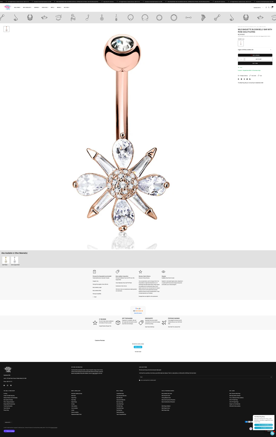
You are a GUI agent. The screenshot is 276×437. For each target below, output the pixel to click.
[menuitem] (17, 7)
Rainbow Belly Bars (120, 412)
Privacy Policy (6, 410)
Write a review (138, 347)
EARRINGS (36, 7)
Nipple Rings (73, 397)
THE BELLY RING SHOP (9, 390)
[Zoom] (230, 29)
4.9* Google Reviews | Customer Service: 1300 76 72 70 (117, 1)
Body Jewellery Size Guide (167, 393)
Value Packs (147, 327)
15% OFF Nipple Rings (233, 402)
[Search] (268, 7)
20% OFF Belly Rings (233, 399)
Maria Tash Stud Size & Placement (168, 402)
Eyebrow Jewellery (75, 412)
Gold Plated (4, 265)
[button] (272, 433)
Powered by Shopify (54, 427)
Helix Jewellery (74, 406)
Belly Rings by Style (165, 410)
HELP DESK (66, 7)
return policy (95, 373)
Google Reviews (102, 326)
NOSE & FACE (45, 7)
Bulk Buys (152, 327)
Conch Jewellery (74, 408)
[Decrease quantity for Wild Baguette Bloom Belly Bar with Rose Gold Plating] (239, 59)
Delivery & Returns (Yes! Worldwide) (10, 397)
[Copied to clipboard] (250, 79)
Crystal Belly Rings (120, 393)
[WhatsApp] (247, 79)
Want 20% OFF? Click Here (97, 1)
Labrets (72, 410)
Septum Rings (74, 402)
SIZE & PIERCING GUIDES (168, 390)
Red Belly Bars (119, 410)
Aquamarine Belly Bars (121, 399)
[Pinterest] (245, 79)
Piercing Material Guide (166, 397)
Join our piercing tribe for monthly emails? (148, 380)
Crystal (241, 43)
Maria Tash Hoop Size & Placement (168, 399)
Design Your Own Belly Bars (234, 404)
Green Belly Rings (120, 404)
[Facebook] (239, 79)
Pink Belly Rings (120, 406)
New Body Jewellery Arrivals (76, 393)
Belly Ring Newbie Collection (234, 395)
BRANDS (59, 7)
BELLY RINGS (17, 7)
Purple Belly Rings (120, 408)
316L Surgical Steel (15, 265)
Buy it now (255, 63)
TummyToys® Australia (8, 406)
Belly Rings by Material (166, 406)
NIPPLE (52, 7)
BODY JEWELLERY (27, 7)
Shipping (262, 36)
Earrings (73, 404)
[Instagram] (8, 385)
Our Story (5, 393)
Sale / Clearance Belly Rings (234, 393)
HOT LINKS (232, 390)
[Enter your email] (271, 377)
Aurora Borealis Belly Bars (121, 395)
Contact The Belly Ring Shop (9, 395)
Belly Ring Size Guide (166, 395)
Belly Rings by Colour (166, 408)
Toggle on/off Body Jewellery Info (245, 49)
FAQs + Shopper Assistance (9, 402)
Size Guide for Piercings (8, 399)
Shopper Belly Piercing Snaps (9, 404)
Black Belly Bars (120, 397)
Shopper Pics (108, 326)
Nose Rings (73, 399)
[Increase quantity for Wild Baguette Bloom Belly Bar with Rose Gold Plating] (243, 59)
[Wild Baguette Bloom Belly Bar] (15, 260)
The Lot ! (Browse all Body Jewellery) (236, 397)
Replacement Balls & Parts (76, 414)
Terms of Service (7, 408)
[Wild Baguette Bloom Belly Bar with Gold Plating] (5, 260)
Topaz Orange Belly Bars (121, 414)
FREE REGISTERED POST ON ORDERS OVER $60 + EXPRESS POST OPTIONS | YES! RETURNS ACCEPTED (66, 1)
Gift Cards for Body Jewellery (234, 406)
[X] (242, 79)
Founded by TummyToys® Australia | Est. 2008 (30, 1)
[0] (271, 7)
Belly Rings (73, 395)
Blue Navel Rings (120, 402)
